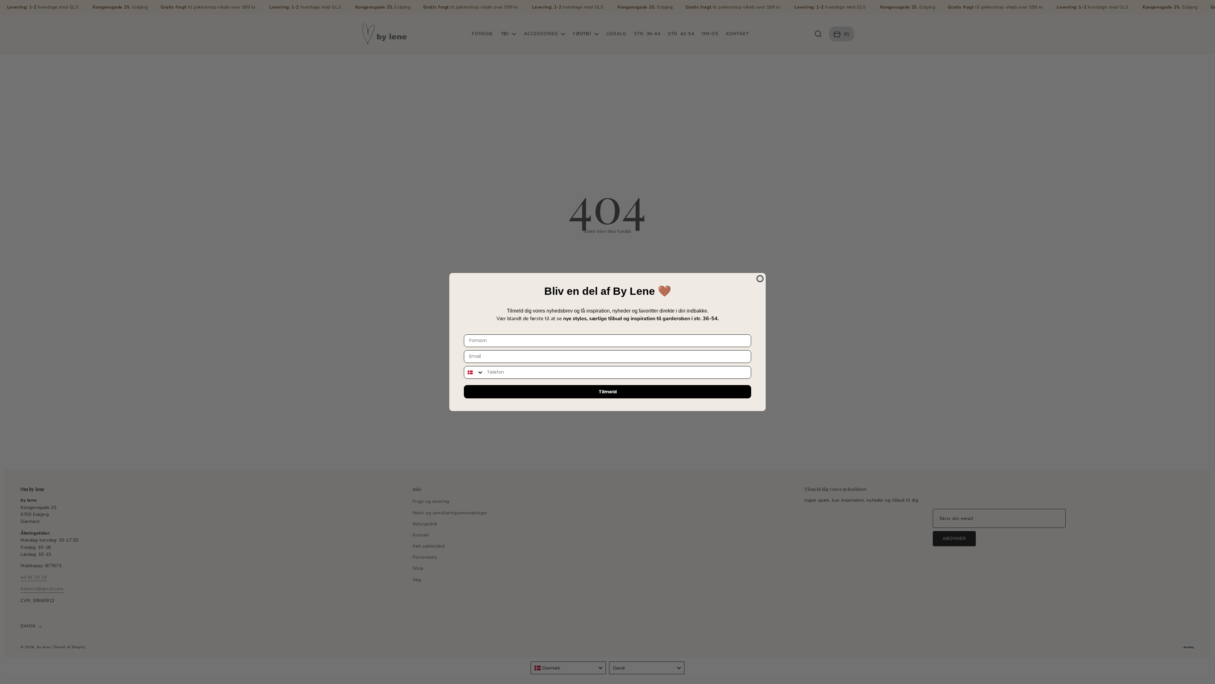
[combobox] (474, 372)
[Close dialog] (760, 279)
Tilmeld (608, 392)
